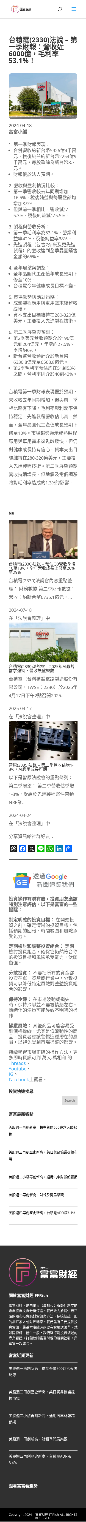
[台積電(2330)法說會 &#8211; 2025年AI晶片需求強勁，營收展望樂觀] (43, 660)
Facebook (19, 1079)
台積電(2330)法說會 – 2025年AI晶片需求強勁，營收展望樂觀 (42, 668)
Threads (17, 1063)
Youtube (17, 1069)
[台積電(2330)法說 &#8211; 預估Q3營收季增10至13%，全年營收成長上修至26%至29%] (43, 558)
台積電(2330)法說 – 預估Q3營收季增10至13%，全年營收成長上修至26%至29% (42, 568)
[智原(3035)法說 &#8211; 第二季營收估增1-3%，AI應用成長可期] (43, 759)
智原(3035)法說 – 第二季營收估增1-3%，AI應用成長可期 (41, 767)
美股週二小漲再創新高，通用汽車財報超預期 (43, 1177)
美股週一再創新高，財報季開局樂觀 (36, 1194)
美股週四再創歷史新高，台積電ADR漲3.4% (42, 1212)
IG (11, 1074)
